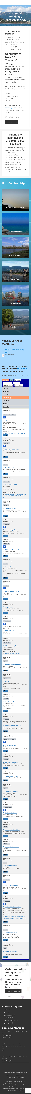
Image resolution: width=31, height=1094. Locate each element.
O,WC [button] (6, 585)
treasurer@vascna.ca (11, 108)
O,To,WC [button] (7, 443)
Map (6, 435)
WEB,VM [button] (7, 481)
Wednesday (7, 398)
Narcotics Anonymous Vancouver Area (14, 1088)
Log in (21, 1090)
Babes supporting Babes (12, 645)
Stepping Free (9, 607)
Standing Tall (8, 566)
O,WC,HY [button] (7, 901)
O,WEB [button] (7, 505)
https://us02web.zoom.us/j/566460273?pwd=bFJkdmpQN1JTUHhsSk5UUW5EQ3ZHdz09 (15, 918)
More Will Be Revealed (11, 865)
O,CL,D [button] (7, 759)
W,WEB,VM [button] (7, 642)
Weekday (5, 380)
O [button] (5, 862)
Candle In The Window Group (13, 907)
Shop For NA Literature (13, 991)
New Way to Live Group (11, 762)
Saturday (6, 407)
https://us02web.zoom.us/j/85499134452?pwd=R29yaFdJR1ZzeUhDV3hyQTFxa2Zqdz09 (15, 495)
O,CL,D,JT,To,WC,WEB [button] (10, 739)
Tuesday (6, 394)
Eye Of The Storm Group (12, 885)
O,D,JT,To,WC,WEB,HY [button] (10, 414)
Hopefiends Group (10, 630)
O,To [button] (6, 464)
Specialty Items (8, 1023)
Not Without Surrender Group (13, 549)
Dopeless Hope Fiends (11, 776)
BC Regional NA (22, 369)
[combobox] (17, 380)
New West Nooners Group (12, 449)
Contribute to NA (12, 122)
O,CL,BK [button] (7, 843)
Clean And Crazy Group (11, 791)
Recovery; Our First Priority (12, 830)
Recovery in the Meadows (12, 847)
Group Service (7, 1017)
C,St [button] (6, 788)
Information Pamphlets (10, 1020)
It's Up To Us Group (10, 745)
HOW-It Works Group (11, 813)
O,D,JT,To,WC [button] (8, 807)
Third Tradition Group (11, 932)
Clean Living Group (10, 508)
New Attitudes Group (11, 467)
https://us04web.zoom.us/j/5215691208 (15, 433)
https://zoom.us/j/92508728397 (13, 653)
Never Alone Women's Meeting (13, 664)
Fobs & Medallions (8, 1015)
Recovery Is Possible (11, 951)
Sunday (5, 388)
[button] (15, 3)
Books (5, 1012)
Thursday (6, 400)
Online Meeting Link (7, 1035)
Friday (5, 404)
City (12, 380)
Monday (6, 391)
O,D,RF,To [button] (7, 678)
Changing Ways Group (11, 530)
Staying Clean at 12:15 (11, 484)
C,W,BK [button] (7, 719)
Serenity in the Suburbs (11, 701)
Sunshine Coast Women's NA (13, 725)
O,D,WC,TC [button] (7, 621)
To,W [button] (6, 661)
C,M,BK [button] (7, 698)
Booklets (6, 1010)
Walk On (7, 681)
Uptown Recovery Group (12, 591)
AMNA (6, 420)
